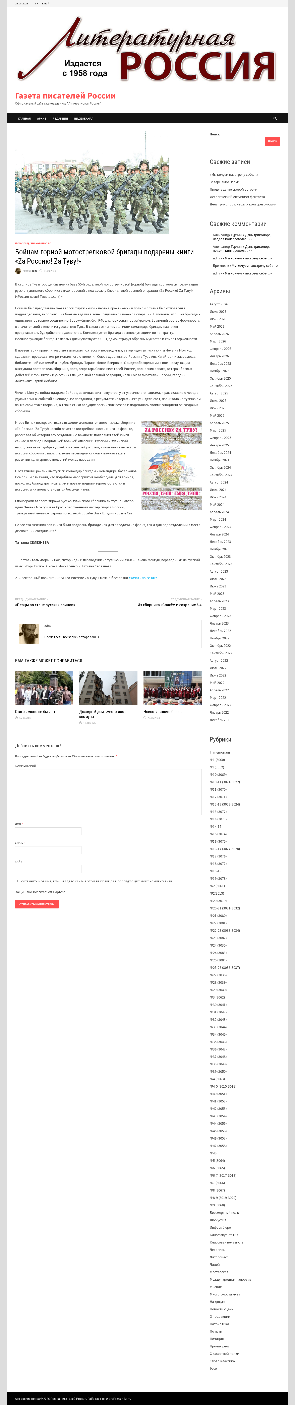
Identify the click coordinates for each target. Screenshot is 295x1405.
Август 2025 (219, 393)
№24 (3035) (218, 945)
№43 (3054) (218, 1116)
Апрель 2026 (219, 333)
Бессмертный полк (224, 1212)
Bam (127, 1399)
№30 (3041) (218, 1004)
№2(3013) (217, 893)
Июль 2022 (218, 667)
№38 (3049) (218, 1064)
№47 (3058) (218, 1145)
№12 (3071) (218, 796)
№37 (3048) (218, 1056)
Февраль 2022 (220, 705)
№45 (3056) (218, 1131)
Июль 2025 (218, 400)
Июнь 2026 (218, 319)
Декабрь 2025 (220, 363)
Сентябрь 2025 (221, 385)
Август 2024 (219, 482)
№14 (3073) (218, 819)
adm (34, 271)
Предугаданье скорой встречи (233, 189)
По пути (216, 1331)
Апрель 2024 (219, 512)
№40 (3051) (218, 1093)
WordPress (113, 1399)
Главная (24, 118)
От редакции (220, 1316)
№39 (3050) (218, 1071)
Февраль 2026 (220, 348)
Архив (41, 118)
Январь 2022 (219, 712)
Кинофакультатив (224, 1234)
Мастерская (219, 1272)
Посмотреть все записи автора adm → (72, 637)
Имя (19, 824)
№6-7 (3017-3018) (223, 1175)
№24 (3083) (218, 952)
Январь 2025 (219, 445)
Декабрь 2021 (220, 719)
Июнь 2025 (218, 408)
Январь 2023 (219, 623)
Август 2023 (219, 571)
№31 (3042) (218, 1012)
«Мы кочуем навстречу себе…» (234, 174)
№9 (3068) (217, 1205)
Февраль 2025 (220, 437)
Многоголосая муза (225, 1294)
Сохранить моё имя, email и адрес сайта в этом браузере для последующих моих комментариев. (97, 881)
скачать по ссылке (143, 577)
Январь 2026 (219, 356)
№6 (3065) (217, 1168)
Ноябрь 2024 (219, 460)
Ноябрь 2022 (219, 638)
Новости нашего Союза (162, 711)
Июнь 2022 (218, 675)
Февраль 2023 (220, 616)
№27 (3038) (218, 975)
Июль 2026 (218, 311)
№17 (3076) (218, 856)
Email (45, 3)
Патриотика (219, 1324)
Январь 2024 (219, 534)
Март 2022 (218, 697)
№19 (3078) (218, 878)
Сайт (18, 861)
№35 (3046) (218, 1041)
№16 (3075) (218, 841)
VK (36, 3)
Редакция (60, 118)
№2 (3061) (217, 886)
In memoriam (220, 752)
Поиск (215, 134)
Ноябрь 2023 (219, 549)
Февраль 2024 (220, 526)
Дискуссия (218, 1220)
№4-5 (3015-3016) (223, 1086)
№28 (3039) (218, 982)
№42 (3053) (218, 1108)
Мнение (216, 1286)
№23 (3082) (218, 938)
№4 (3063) (217, 1079)
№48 (213, 1153)
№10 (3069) (218, 774)
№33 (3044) (218, 1027)
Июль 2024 (218, 489)
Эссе (213, 1368)
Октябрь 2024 (220, 467)
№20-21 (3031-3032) (225, 908)
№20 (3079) (218, 900)
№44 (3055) (218, 1123)
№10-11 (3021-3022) (225, 782)
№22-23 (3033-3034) (225, 930)
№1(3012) (217, 767)
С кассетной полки (224, 1353)
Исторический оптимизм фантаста (237, 196)
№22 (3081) (218, 923)
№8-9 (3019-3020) (223, 1197)
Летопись (217, 1249)
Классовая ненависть (226, 1242)
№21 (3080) (218, 915)
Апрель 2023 (219, 601)
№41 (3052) (218, 1101)
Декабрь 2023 (220, 541)
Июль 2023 (218, 578)
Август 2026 (219, 304)
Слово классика (222, 1361)
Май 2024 (217, 504)
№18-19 (215, 871)
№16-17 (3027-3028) (225, 848)
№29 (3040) (218, 989)
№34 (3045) (218, 1034)
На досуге (217, 1301)
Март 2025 (218, 430)
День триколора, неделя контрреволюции (243, 204)
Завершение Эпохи (224, 182)
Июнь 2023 (218, 586)
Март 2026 (218, 341)
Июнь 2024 (218, 497)
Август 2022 (219, 660)
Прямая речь (219, 1346)
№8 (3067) (217, 1190)
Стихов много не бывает (35, 711)
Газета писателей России (65, 95)
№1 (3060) (217, 759)
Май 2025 (217, 415)
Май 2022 (217, 682)
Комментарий (26, 765)
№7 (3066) (217, 1182)
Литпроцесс (219, 1257)
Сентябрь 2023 (221, 564)
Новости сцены (222, 1309)
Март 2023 (218, 608)
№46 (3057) (218, 1138)
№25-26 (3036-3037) (225, 967)
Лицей (215, 1264)
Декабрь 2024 (220, 452)
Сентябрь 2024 (221, 474)
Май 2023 (217, 593)
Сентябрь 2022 (221, 653)
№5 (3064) (217, 1160)
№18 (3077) (218, 863)
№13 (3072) (218, 811)
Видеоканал (84, 118)
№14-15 (215, 826)
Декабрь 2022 (220, 630)
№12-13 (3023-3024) (225, 804)
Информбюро (41, 243)
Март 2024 (218, 519)
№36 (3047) (218, 1049)
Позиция (217, 1338)
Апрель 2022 (219, 690)
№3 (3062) (217, 997)
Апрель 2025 (219, 423)
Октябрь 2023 (220, 556)
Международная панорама (230, 1279)
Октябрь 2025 (220, 378)
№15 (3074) (218, 834)
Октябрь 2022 (220, 645)
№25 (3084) (22, 243)
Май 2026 (217, 326)
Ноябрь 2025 (219, 371)
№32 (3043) (218, 1019)
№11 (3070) (218, 789)
